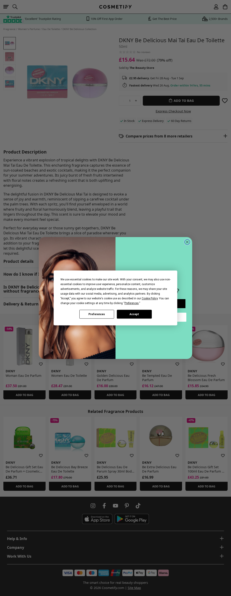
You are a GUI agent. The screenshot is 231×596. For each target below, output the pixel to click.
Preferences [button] (132, 303)
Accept (134, 314)
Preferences (96, 314)
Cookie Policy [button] (150, 298)
